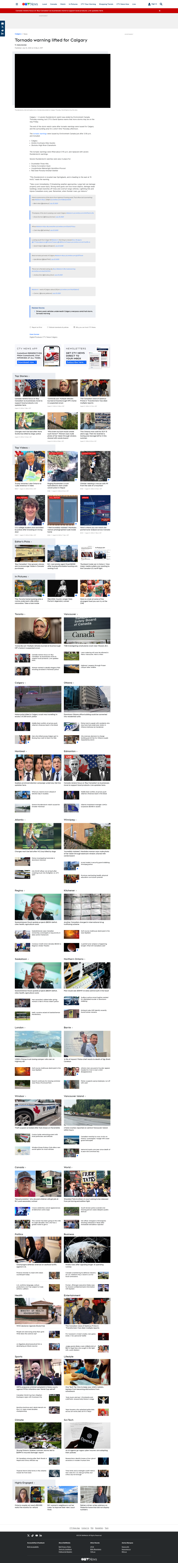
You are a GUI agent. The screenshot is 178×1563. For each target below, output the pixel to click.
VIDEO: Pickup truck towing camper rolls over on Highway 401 (34, 1060)
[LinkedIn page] (41, 1535)
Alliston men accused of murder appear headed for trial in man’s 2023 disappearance (95, 1070)
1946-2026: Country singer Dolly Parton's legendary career (59, 600)
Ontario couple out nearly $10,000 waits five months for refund (28, 1506)
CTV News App (75, 1528)
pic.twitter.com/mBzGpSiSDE (61, 199)
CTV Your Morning (88, 4)
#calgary (79, 240)
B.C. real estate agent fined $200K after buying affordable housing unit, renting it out (62, 566)
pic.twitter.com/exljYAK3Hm (41, 271)
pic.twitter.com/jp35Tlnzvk (74, 255)
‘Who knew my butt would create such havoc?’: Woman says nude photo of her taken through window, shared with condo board (62, 435)
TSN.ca (92, 1552)
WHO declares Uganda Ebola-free (30, 1326)
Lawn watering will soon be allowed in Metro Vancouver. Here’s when (94, 653)
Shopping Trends (106, 4)
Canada (53, 4)
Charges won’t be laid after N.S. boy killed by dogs (35, 851)
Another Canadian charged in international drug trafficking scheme (84, 923)
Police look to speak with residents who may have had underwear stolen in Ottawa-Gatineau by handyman (95, 725)
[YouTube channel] (36, 1535)
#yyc (43, 199)
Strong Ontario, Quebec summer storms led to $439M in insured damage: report (35, 1451)
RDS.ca (124, 1552)
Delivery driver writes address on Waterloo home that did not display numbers (94, 1507)
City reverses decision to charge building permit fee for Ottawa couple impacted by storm (94, 738)
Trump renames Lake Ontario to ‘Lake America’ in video (28, 485)
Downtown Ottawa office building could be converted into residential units (85, 716)
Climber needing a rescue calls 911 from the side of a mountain (94, 485)
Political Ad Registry (65, 1552)
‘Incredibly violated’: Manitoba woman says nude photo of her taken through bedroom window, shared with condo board (86, 854)
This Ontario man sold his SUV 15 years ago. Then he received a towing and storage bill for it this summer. (93, 435)
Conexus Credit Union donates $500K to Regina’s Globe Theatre (46, 945)
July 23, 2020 (54, 203)
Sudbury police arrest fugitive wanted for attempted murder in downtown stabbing (94, 999)
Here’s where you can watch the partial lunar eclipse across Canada (95, 529)
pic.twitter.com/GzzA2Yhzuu (65, 226)
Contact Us (85, 1528)
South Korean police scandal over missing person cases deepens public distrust (94, 1209)
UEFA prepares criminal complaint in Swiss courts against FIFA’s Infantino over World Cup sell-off (37, 1388)
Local (44, 4)
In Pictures (73, 4)
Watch (63, 4)
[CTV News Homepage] (30, 4)
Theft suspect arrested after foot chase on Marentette (37, 1128)
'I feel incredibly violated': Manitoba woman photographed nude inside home (61, 530)
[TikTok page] (32, 1535)
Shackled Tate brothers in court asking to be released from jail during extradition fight (86, 1200)
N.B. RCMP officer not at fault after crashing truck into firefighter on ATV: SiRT (45, 873)
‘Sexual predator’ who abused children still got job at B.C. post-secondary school (36, 1200)
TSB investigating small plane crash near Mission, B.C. (86, 646)
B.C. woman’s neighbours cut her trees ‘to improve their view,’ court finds (61, 1507)
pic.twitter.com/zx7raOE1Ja (80, 242)
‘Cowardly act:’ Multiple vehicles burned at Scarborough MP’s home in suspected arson (61, 401)
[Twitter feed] (28, 1535)
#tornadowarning (69, 269)
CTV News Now (123, 4)
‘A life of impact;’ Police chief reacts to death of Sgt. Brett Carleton (87, 1060)
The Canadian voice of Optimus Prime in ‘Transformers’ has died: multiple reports (93, 401)
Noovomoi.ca (126, 1549)
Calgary (18, 34)
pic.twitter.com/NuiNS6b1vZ (69, 289)
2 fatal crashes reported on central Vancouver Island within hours (86, 1129)
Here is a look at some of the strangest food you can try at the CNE (93, 601)
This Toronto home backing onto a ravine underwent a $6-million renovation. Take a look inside (29, 601)
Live (134, 4)
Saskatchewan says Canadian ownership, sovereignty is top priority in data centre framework (46, 933)
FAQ (92, 1528)
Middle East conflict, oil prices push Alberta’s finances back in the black (45, 724)
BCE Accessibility (33, 1547)
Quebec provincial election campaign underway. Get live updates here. (38, 784)
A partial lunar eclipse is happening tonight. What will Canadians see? (94, 945)
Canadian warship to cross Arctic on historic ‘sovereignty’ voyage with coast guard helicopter (95, 1138)
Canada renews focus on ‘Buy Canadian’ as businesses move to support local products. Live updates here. (28, 402)
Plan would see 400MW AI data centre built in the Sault (86, 991)
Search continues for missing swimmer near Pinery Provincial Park (46, 1082)
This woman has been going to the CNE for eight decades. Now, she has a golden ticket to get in (46, 1222)
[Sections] (17, 4)
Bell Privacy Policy (65, 1547)
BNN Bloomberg (95, 1549)
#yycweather (51, 226)
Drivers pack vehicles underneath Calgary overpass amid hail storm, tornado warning (64, 312)
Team (106, 1528)
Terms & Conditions (65, 1549)
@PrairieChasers (51, 242)
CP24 (92, 1547)
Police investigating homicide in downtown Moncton (43, 859)
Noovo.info (125, 1547)
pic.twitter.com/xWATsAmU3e (83, 213)
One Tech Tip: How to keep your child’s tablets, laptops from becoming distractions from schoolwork (85, 1389)
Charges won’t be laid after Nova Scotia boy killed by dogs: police (28, 433)
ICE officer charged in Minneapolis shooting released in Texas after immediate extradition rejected (93, 1222)
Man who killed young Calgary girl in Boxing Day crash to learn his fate (45, 737)
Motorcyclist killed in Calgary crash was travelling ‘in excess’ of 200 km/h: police (36, 716)
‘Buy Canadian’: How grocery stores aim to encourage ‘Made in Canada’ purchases (29, 566)
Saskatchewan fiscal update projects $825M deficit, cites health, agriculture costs (36, 923)
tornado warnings (40, 134)
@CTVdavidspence (38, 242)
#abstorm (38, 199)
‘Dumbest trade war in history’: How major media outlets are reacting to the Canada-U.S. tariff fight (95, 566)
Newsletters (99, 1528)
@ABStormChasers (64, 242)
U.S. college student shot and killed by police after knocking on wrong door (29, 530)
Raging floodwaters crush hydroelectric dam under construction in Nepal (58, 486)
